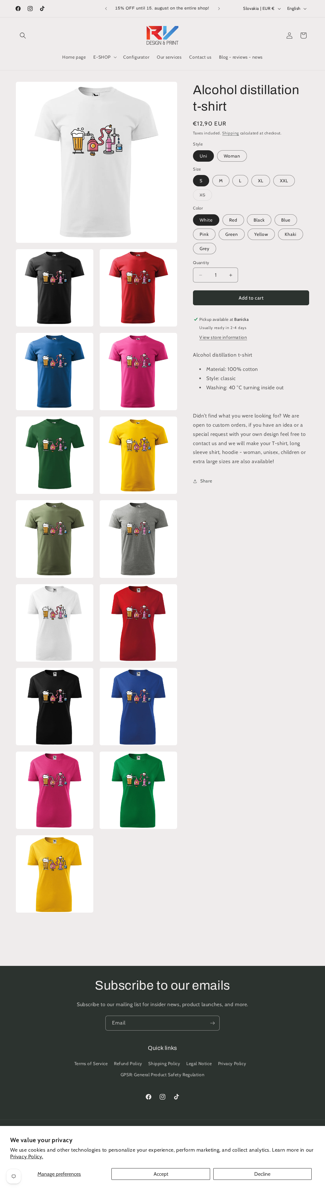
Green (231, 234)
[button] (23, 35)
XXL (284, 181)
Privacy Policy (232, 1063)
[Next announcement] (219, 9)
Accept (161, 1174)
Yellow (261, 234)
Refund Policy (128, 1063)
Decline (262, 1174)
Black (259, 220)
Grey (204, 248)
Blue (285, 220)
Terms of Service (91, 1063)
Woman (232, 156)
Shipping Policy (164, 1063)
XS (206, 196)
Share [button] (206, 481)
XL (260, 181)
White (206, 220)
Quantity (201, 262)
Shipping (230, 133)
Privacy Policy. (26, 1157)
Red (233, 220)
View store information (223, 337)
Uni (203, 156)
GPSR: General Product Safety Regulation (162, 1074)
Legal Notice (199, 1063)
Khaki (290, 234)
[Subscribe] (212, 1023)
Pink (204, 234)
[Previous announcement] (106, 9)
